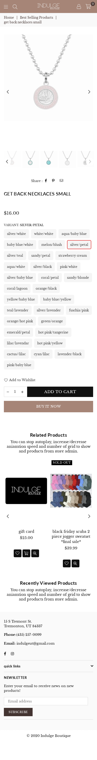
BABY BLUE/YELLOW (57, 299)
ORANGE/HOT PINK (20, 321)
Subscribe (18, 712)
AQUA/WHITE (16, 267)
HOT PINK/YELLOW (50, 343)
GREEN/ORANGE (52, 321)
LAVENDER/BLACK (69, 354)
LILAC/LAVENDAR (18, 343)
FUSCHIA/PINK (79, 310)
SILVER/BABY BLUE (20, 278)
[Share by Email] (61, 181)
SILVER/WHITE (16, 234)
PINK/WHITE (68, 267)
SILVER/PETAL (79, 245)
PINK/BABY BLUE (19, 365)
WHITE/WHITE (43, 234)
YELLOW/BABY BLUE (21, 299)
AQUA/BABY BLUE (74, 234)
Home (9, 17)
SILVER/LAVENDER (49, 310)
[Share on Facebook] (46, 181)
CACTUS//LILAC (16, 354)
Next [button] (89, 92)
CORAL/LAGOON (17, 288)
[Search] (15, 6)
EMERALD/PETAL (18, 332)
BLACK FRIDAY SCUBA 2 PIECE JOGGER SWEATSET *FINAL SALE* (71, 536)
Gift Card (26, 531)
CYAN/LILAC (41, 354)
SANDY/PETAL (40, 255)
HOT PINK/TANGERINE (53, 332)
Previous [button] (8, 92)
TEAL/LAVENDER (17, 310)
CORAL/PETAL (50, 278)
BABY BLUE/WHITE (20, 245)
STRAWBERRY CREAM (72, 255)
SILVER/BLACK (42, 267)
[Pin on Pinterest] (53, 181)
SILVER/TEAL (15, 255)
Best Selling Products (36, 17)
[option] (48, 77)
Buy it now (48, 406)
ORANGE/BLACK (46, 288)
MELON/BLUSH (51, 245)
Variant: (24, 225)
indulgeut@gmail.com (35, 643)
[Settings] (78, 6)
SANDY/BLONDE (78, 278)
